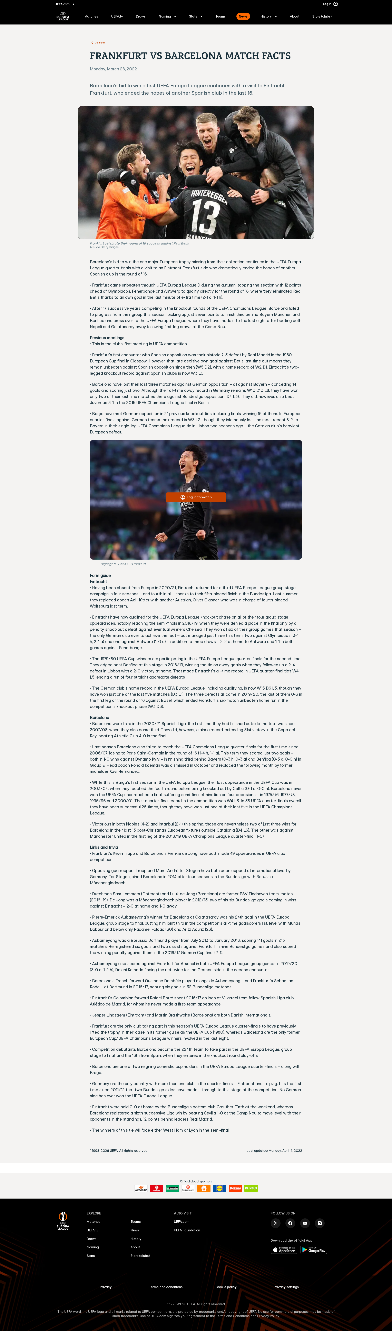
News (134, 1230)
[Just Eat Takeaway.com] (203, 1188)
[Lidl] (219, 1188)
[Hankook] (141, 1188)
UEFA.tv (92, 1230)
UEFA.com (181, 1221)
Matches (93, 1221)
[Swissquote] (188, 1188)
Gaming (93, 1247)
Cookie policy (226, 1287)
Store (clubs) (140, 1256)
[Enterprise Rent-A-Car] (172, 1188)
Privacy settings (286, 1287)
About (135, 1247)
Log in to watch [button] (199, 497)
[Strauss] (156, 1188)
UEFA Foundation (187, 1230)
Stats (91, 1256)
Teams (135, 1221)
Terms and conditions (166, 1287)
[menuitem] (93, 16)
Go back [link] (100, 42)
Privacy (106, 1287)
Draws (92, 1239)
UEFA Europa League (63, 16)
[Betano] (235, 1188)
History (135, 1239)
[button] (167, 16)
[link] (91, 16)
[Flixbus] (251, 1188)
